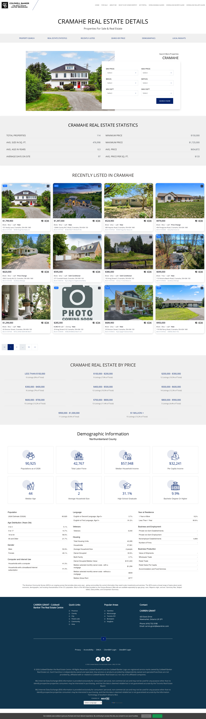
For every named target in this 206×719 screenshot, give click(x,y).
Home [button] (97, 5)
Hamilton (110, 611)
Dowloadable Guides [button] (156, 5)
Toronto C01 (111, 616)
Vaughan (110, 621)
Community (76, 621)
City (73, 616)
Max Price (145, 69)
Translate (119, 703)
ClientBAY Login (110, 650)
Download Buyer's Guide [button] (175, 5)
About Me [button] (113, 5)
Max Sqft (145, 89)
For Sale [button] (104, 5)
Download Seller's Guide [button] (195, 5)
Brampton (110, 619)
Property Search (27, 38)
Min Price (110, 69)
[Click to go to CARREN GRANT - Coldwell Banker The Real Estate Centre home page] (16, 5)
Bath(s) (144, 79)
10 (29, 347)
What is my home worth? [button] (128, 5)
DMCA (98, 650)
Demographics (148, 38)
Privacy (78, 650)
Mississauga (111, 613)
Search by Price (118, 38)
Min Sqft (110, 89)
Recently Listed (88, 38)
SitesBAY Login (125, 650)
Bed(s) (108, 79)
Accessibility (88, 650)
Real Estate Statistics (57, 38)
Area (73, 624)
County (74, 613)
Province (75, 611)
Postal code (76, 619)
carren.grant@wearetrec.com (157, 626)
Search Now (164, 101)
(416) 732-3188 (152, 623)
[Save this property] (48, 186)
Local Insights (179, 38)
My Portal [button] (143, 5)
